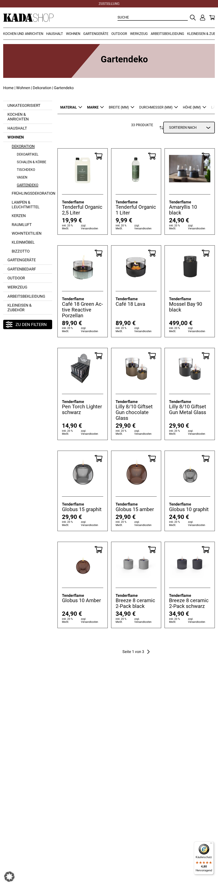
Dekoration (42, 88)
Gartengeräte (95, 34)
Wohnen (73, 34)
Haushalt (54, 34)
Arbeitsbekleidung (167, 34)
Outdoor (119, 34)
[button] (9, 876)
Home (8, 88)
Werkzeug (139, 34)
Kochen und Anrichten (23, 34)
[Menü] (211, 844)
